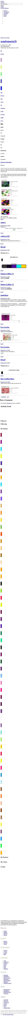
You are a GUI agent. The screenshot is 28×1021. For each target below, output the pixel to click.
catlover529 (5, 236)
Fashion (5, 963)
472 (1, 92)
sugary (3, 222)
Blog (5, 954)
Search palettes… (5, 4)
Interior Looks (7, 977)
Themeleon (6, 990)
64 (1, 51)
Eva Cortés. (5, 327)
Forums (5, 950)
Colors (2, 102)
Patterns (2, 95)
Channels (6, 13)
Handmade (6, 976)
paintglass (4, 295)
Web (5, 967)
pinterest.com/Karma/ (6, 162)
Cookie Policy (7, 1008)
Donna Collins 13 (7, 274)
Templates (3, 108)
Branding (6, 975)
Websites (6, 982)
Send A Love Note (5, 37)
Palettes (2, 54)
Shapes (5, 935)
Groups (5, 951)
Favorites (3, 114)
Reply (2, 219)
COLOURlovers (5, 8)
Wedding (6, 968)
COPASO (6, 993)
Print (5, 966)
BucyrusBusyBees (7, 379)
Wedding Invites (7, 983)
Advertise (6, 999)
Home (5, 964)
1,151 (2, 111)
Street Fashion (7, 980)
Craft (5, 960)
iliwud (3, 247)
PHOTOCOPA (7, 992)
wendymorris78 (9, 41)
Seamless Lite (7, 989)
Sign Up (3, 2)
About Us (6, 1001)
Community (6, 12)
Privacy (5, 1004)
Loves (2, 120)
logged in (9, 403)
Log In (2, 1)
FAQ (5, 1006)
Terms (5, 1005)
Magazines (6, 979)
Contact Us (6, 1002)
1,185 (2, 117)
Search (2, 5)
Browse (5, 10)
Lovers (5, 953)
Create (2, 6)
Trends (5, 14)
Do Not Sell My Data (8, 1014)
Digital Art (6, 962)
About (3, 997)
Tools (5, 16)
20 (7, 397)
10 (1, 105)
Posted (5, 225)
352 (1, 99)
